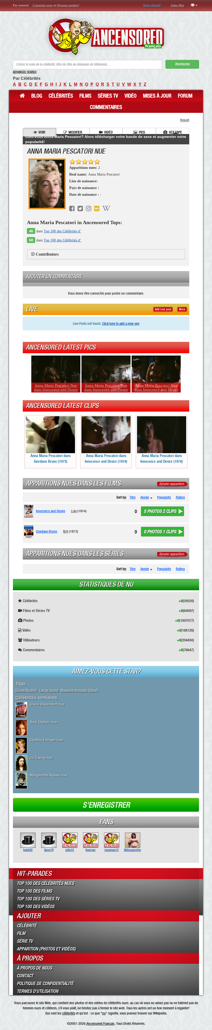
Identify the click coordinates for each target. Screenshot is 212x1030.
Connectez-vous (42, 5)
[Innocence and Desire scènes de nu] (29, 511)
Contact (25, 976)
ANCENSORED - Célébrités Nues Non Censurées (106, 37)
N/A (65, 531)
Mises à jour (157, 95)
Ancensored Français (100, 1023)
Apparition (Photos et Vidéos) (46, 949)
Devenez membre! (68, 5)
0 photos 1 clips (160, 531)
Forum (185, 95)
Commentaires (106, 107)
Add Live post (163, 309)
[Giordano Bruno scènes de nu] (29, 531)
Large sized (48, 690)
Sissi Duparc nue (43, 722)
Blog (36, 95)
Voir (42, 132)
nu (104, 1013)
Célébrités (61, 95)
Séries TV (108, 95)
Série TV (25, 941)
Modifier (75, 132)
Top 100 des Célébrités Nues (45, 883)
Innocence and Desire (50, 511)
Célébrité (26, 926)
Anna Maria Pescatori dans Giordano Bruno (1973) (51, 458)
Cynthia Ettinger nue (46, 740)
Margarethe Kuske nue (48, 775)
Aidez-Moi (177, 5)
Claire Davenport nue (47, 704)
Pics (142, 132)
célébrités (68, 1013)
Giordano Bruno (46, 531)
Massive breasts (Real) (79, 690)
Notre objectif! (152, 5)
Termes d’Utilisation (37, 991)
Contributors (47, 254)
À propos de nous (34, 968)
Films (85, 95)
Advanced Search (24, 72)
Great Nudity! (26, 690)
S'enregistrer (106, 805)
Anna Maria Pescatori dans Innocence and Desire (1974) (106, 458)
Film (21, 933)
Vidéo (131, 95)
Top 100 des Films (34, 891)
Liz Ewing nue (41, 758)
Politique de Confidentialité (45, 983)
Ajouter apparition (171, 484)
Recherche (182, 64)
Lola (74, 511)
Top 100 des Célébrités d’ (62, 231)
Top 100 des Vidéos (35, 906)
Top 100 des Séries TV (38, 899)
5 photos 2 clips (160, 511)
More (182, 309)
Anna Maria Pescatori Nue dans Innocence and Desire (56, 387)
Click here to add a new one (120, 323)
